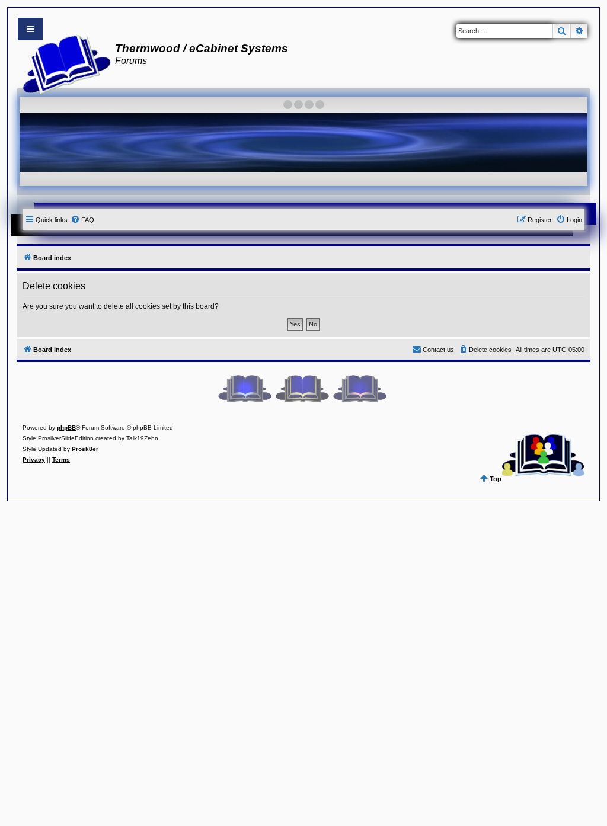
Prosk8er (85, 449)
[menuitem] (82, 220)
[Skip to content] (30, 29)
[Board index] (63, 63)
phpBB (66, 427)
